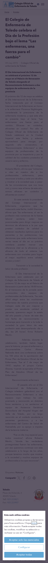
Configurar (24, 547)
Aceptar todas (24, 554)
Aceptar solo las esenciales (24, 540)
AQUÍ (34, 523)
